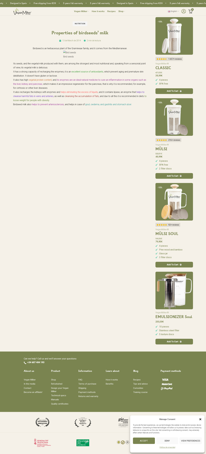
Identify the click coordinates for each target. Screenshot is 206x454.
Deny (167, 441)
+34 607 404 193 (35, 362)
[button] (200, 419)
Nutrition (80, 24)
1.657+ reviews (175, 59)
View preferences (190, 441)
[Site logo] (22, 11)
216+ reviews (174, 140)
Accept (144, 441)
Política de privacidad (167, 447)
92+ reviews (173, 225)
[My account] (183, 11)
